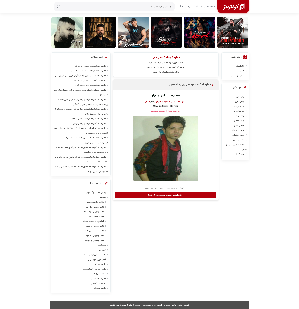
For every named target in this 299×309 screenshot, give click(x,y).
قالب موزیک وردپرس (97, 259)
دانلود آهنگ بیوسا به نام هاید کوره (90, 85)
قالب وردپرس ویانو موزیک (93, 240)
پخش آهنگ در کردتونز (96, 192)
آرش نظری (240, 96)
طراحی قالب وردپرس (95, 202)
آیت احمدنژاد (238, 120)
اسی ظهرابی (239, 154)
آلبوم (242, 70)
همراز (154, 57)
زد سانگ (102, 249)
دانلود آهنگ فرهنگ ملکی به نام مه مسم (88, 70)
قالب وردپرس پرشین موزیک (94, 254)
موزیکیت (102, 245)
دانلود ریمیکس (237, 75)
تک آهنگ (197, 6)
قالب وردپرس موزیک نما (94, 211)
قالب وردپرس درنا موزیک (94, 235)
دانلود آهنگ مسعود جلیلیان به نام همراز (190, 84)
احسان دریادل (238, 130)
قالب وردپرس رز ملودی (95, 226)
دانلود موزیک (100, 288)
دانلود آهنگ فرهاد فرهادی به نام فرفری (89, 123)
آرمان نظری (239, 101)
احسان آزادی (239, 125)
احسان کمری (238, 139)
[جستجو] (59, 7)
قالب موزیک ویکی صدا (94, 206)
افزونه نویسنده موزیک (94, 216)
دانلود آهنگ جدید (178, 101)
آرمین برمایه (239, 106)
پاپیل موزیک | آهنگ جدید (94, 269)
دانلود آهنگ (100, 264)
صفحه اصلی (209, 6)
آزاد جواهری (239, 111)
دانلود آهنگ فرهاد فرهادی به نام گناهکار (89, 118)
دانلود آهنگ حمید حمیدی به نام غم (90, 66)
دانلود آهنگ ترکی (98, 283)
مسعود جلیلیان (163, 101)
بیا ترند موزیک (99, 273)
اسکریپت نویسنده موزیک (93, 221)
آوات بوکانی (239, 115)
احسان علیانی (238, 135)
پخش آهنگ (184, 6)
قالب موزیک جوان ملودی (94, 230)
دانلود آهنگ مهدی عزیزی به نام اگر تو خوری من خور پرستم (80, 75)
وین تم (103, 197)
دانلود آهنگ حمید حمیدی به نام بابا (90, 80)
